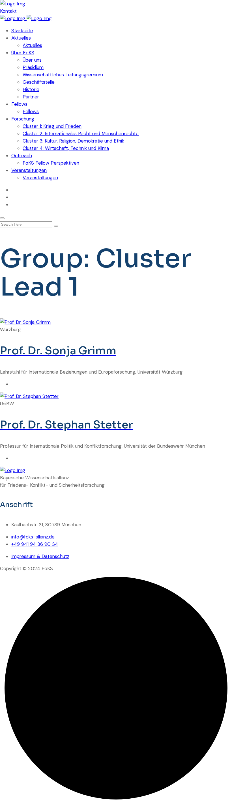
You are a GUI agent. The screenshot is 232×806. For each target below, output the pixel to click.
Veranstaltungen (29, 170)
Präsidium (33, 67)
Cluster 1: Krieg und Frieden (52, 126)
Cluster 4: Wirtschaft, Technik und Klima (66, 148)
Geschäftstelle (39, 82)
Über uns (32, 60)
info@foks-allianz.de (33, 537)
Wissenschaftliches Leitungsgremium (63, 75)
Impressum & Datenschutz (40, 556)
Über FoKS (22, 52)
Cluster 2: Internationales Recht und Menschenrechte (81, 133)
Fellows (19, 104)
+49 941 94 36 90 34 (34, 544)
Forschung (22, 119)
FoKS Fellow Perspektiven (51, 163)
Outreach (21, 155)
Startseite (22, 30)
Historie (31, 89)
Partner (31, 97)
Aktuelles (21, 38)
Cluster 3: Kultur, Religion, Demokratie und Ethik (73, 141)
